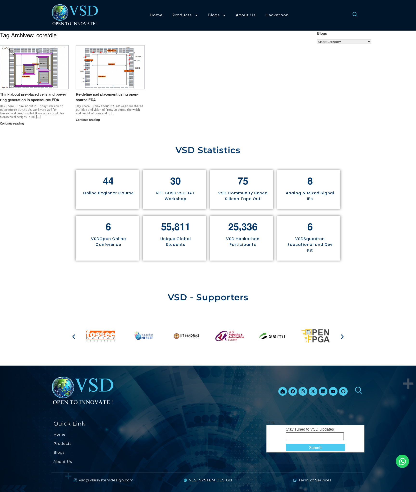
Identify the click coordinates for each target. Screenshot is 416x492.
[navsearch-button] (352, 15)
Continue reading (12, 123)
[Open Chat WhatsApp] (402, 461)
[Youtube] (333, 391)
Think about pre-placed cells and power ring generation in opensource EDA (33, 97)
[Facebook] (292, 391)
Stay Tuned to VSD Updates (310, 429)
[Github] (343, 391)
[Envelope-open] (282, 391)
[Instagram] (303, 391)
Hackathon (277, 15)
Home (156, 15)
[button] (74, 337)
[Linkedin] (323, 391)
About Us (246, 15)
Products (182, 15)
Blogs (214, 15)
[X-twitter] (313, 391)
